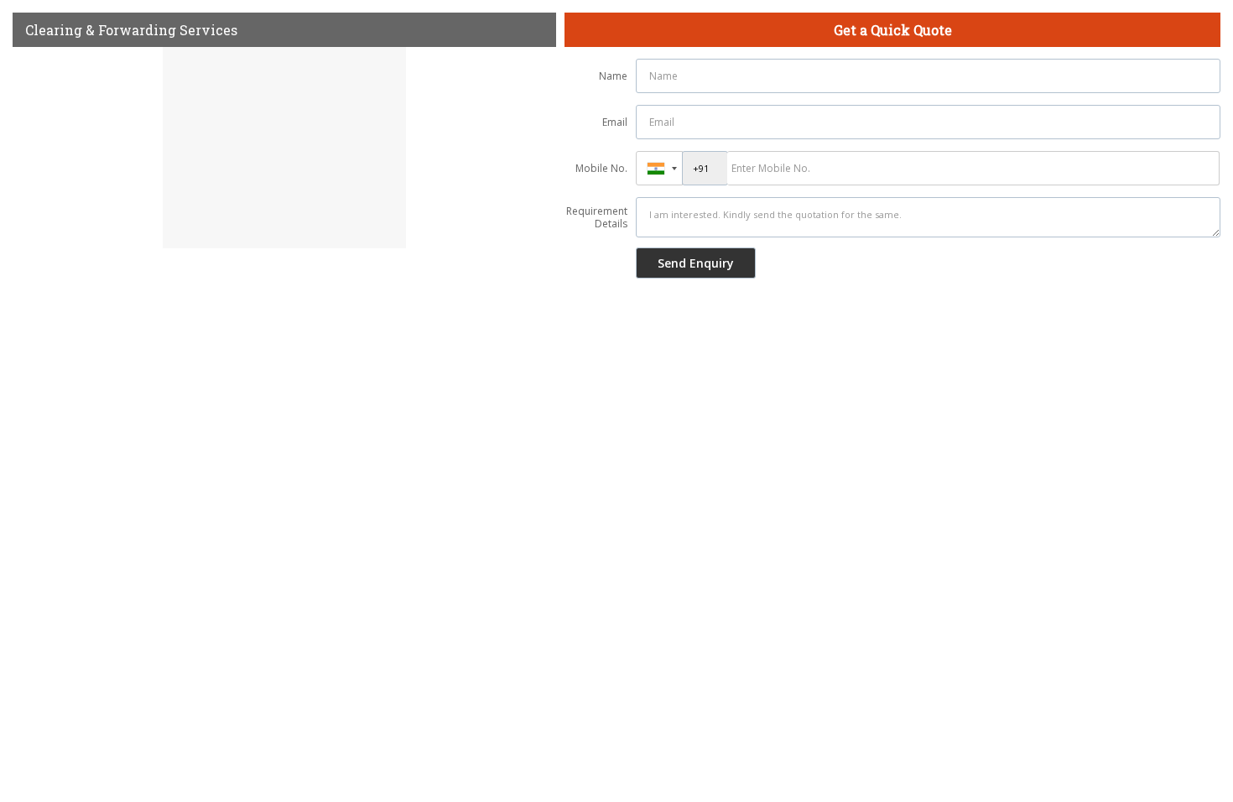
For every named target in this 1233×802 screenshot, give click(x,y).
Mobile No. (601, 168)
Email (614, 122)
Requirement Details (596, 217)
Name (613, 76)
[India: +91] (659, 168)
